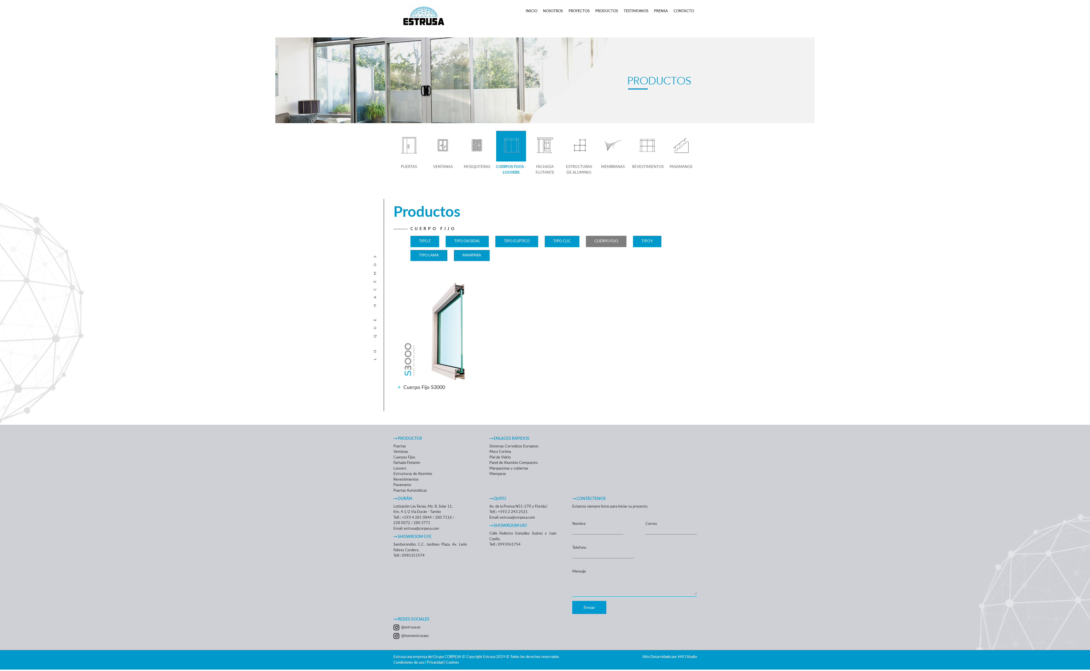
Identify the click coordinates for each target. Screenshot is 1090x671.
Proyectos (579, 11)
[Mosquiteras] (477, 146)
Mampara (471, 255)
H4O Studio (687, 657)
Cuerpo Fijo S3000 (424, 387)
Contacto (684, 11)
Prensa (661, 11)
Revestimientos (648, 167)
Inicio (531, 11)
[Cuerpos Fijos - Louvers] (511, 146)
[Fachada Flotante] (545, 146)
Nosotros (553, 11)
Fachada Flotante (545, 169)
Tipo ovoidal (467, 241)
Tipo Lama (429, 255)
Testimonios (636, 11)
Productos (606, 11)
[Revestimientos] (647, 146)
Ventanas (443, 167)
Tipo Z (425, 241)
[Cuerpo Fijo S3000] (410, 360)
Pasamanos (681, 167)
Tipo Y (647, 241)
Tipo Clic (562, 241)
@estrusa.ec (411, 627)
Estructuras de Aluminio (579, 169)
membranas (613, 167)
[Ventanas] (443, 146)
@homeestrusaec (415, 636)
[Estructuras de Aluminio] (579, 146)
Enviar (589, 607)
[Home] (424, 35)
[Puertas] (409, 146)
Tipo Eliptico (517, 241)
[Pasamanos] (681, 146)
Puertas (409, 167)
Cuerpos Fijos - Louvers (511, 169)
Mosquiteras (477, 167)
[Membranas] (613, 146)
